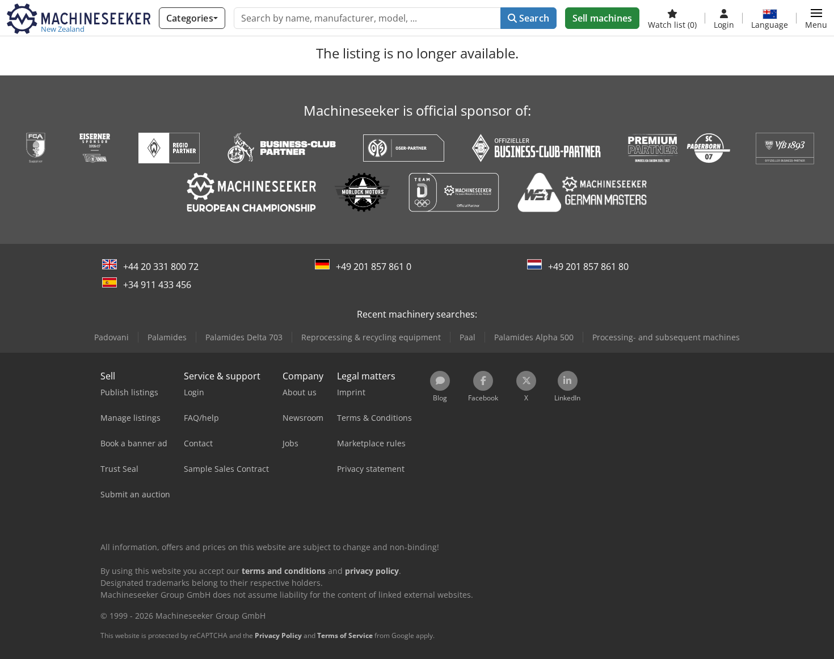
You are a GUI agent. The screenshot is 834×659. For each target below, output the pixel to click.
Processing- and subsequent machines (666, 337)
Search (533, 18)
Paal (467, 337)
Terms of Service (345, 635)
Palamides (167, 337)
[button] (816, 18)
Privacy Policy (278, 635)
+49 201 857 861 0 (373, 266)
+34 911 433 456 (157, 284)
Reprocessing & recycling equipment (371, 337)
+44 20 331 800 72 (161, 266)
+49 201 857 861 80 (588, 266)
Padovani (111, 337)
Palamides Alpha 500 (534, 337)
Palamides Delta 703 (244, 337)
